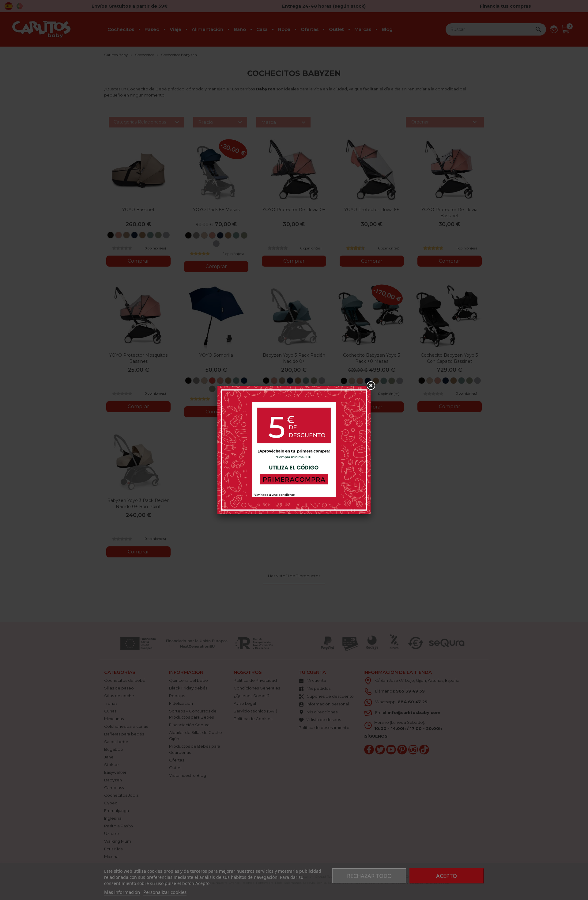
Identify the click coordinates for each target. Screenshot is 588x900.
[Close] (370, 385)
